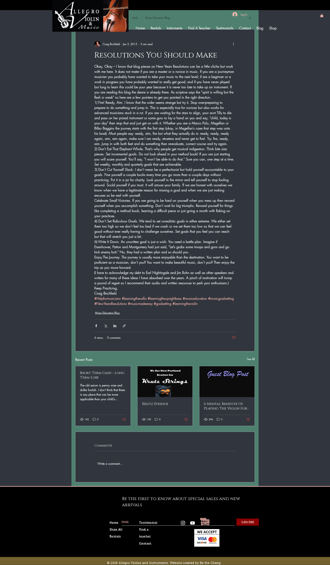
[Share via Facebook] (96, 326)
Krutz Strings (155, 404)
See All (251, 359)
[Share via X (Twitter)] (105, 326)
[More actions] (233, 44)
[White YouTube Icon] (192, 523)
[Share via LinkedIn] (115, 326)
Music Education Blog (157, 17)
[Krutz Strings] (165, 381)
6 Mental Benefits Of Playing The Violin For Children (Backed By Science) (225, 406)
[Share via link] (124, 326)
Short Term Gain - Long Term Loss (102, 375)
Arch (135, 17)
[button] (321, 15)
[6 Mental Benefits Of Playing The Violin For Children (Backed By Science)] (227, 381)
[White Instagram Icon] (183, 523)
